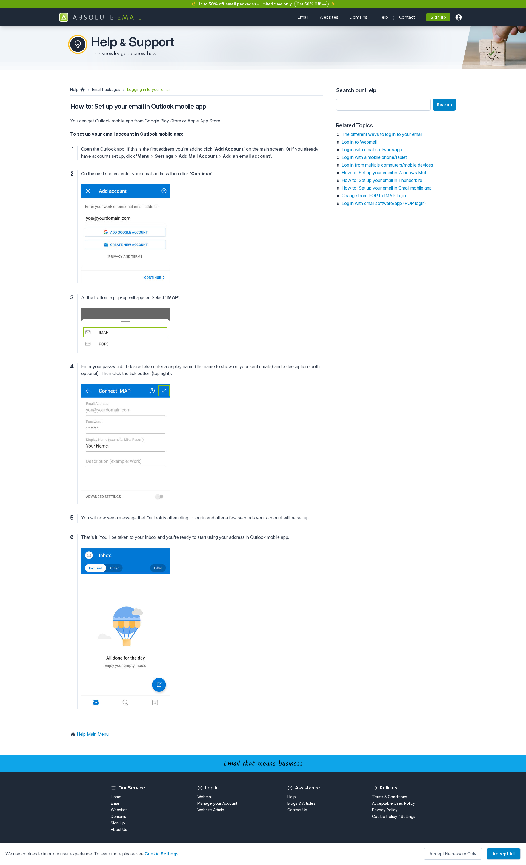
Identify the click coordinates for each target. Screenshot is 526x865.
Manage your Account (217, 803)
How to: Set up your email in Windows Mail (384, 172)
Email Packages (106, 89)
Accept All (503, 854)
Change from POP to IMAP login (374, 195)
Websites (328, 17)
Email (302, 17)
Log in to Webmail (359, 142)
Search (444, 104)
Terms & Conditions (389, 796)
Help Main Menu (92, 734)
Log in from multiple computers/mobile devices (387, 165)
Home (116, 796)
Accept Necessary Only (452, 854)
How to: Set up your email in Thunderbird (382, 180)
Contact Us (297, 809)
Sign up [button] (438, 17)
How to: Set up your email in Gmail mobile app (387, 188)
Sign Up (118, 823)
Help (383, 17)
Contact (407, 17)
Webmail (205, 796)
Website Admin (210, 809)
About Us (119, 829)
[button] (458, 17)
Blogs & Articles (301, 803)
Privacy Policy (385, 809)
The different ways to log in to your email (382, 134)
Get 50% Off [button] (309, 4)
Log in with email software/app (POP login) (384, 203)
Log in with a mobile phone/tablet (374, 157)
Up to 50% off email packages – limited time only (245, 4)
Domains (358, 17)
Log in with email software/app (372, 149)
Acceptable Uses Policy (393, 803)
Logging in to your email (148, 89)
